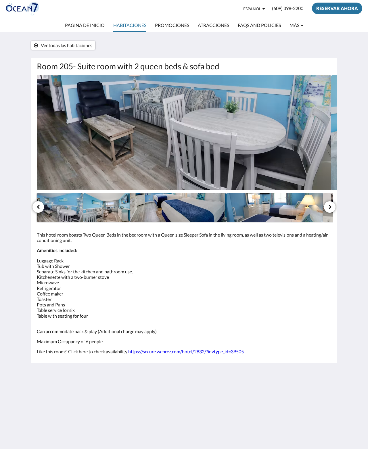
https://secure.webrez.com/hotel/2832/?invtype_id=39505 (186, 351)
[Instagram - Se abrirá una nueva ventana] (294, 392)
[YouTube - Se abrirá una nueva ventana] (325, 392)
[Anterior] (38, 207)
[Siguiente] (330, 207)
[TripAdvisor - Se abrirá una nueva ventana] (309, 392)
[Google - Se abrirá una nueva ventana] (278, 392)
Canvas (324, 432)
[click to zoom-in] (184, 132)
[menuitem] (85, 25)
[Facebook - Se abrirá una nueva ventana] (262, 392)
